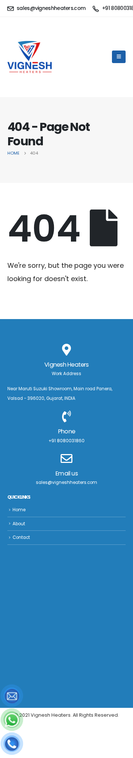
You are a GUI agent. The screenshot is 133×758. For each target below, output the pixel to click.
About (19, 524)
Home (19, 510)
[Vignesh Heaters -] (29, 57)
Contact (21, 537)
